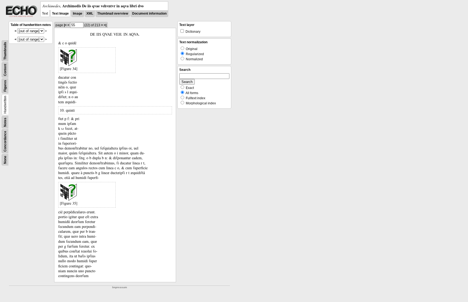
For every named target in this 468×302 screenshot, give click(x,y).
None (5, 160)
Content (5, 70)
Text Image (60, 13)
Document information (149, 13)
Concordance (5, 141)
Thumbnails (5, 51)
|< (65, 25)
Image (77, 13)
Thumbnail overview (112, 13)
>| (105, 25)
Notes (5, 122)
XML (89, 13)
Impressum (119, 287)
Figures (5, 86)
